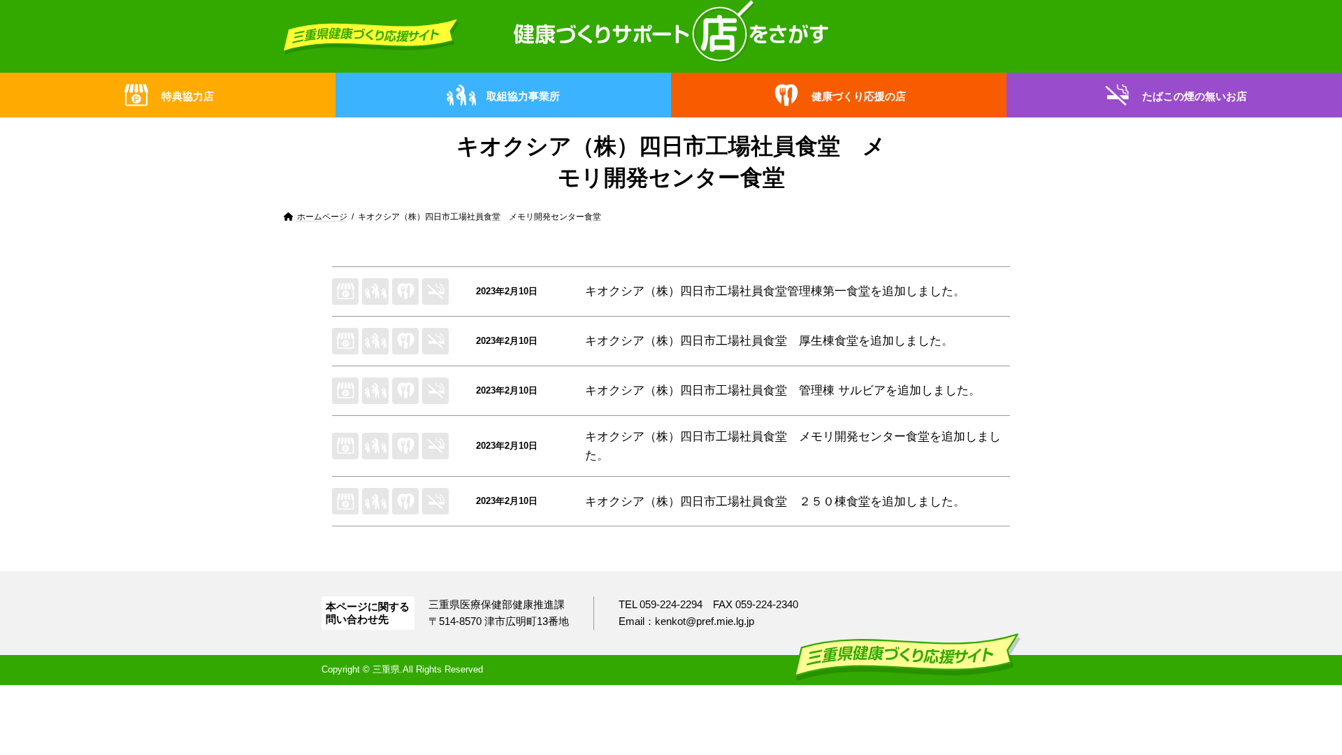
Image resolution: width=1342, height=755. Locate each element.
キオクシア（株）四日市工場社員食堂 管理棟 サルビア (735, 390)
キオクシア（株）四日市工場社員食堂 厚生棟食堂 (721, 340)
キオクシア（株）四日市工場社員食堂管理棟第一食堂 (727, 291)
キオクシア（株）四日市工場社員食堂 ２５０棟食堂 (727, 501)
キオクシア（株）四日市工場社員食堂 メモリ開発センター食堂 (757, 436)
